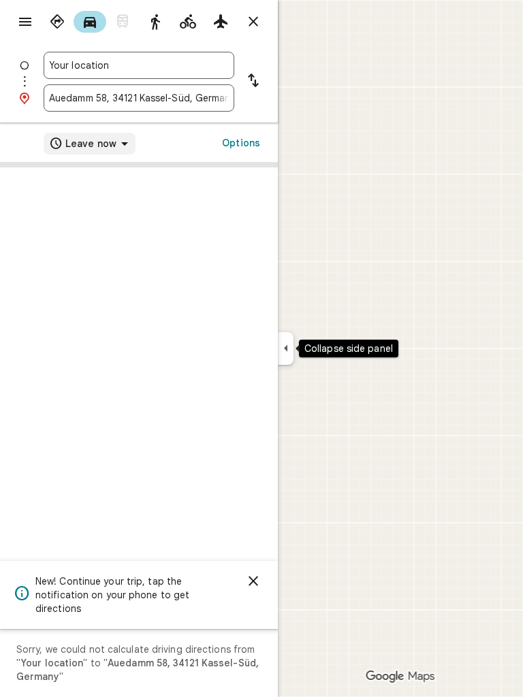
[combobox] (139, 65)
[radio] (57, 21)
